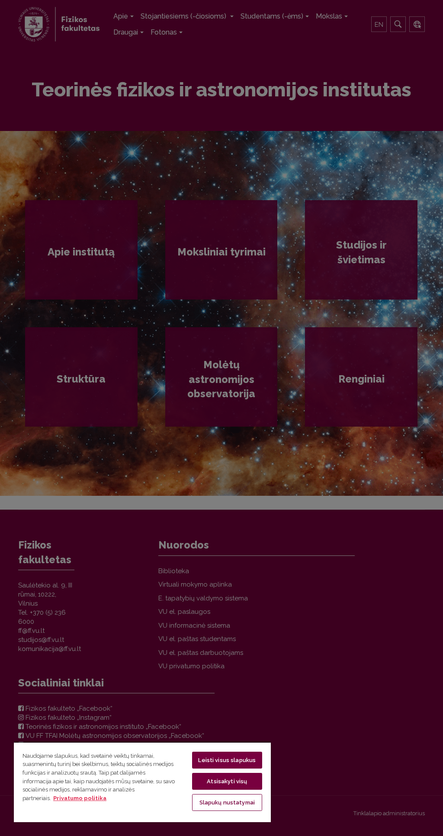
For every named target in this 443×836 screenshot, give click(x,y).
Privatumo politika (79, 798)
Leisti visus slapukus (227, 760)
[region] (142, 782)
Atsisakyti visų (227, 781)
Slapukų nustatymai (227, 802)
